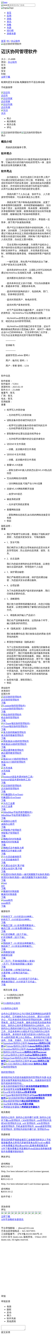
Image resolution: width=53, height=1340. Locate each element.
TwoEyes (41, 1142)
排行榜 (10, 30)
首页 (9, 13)
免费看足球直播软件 (20, 1148)
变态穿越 (21, 1142)
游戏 (9, 18)
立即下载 (5, 77)
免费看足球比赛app (15, 1145)
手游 (7, 1219)
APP (3, 1219)
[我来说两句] (26, 1201)
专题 (9, 27)
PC (8, 41)
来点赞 (13, 1142)
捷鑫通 (6, 1142)
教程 (12, 1219)
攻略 (9, 24)
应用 (9, 16)
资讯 (9, 21)
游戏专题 (11, 33)
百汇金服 (28, 1139)
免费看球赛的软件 (15, 1151)
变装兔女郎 (31, 1142)
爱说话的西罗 (8, 1139)
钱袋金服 (19, 1139)
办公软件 (15, 41)
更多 (15, 990)
